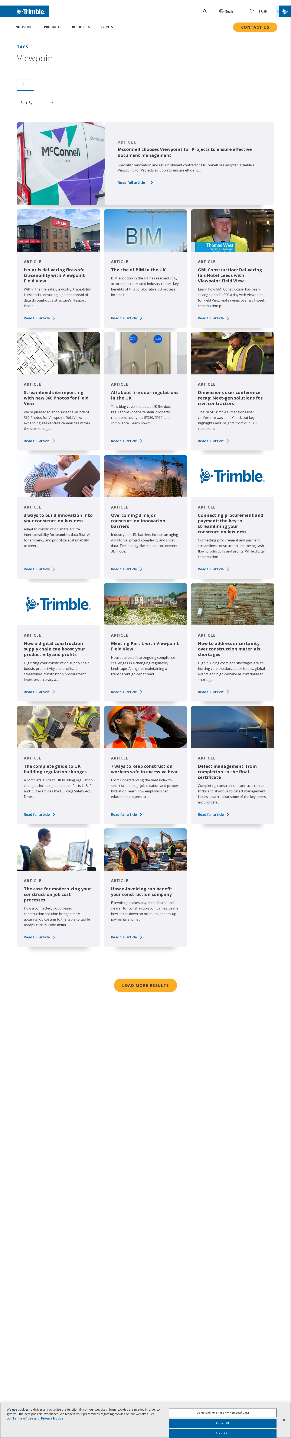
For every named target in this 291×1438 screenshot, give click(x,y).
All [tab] (25, 84)
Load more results (145, 985)
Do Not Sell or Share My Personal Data (222, 1412)
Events (107, 27)
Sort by (26, 102)
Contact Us (255, 27)
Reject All (222, 1423)
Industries (23, 27)
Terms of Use (22, 1418)
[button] (225, 11)
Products (52, 27)
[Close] (284, 1420)
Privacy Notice (52, 1418)
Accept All (222, 1433)
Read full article (131, 182)
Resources (81, 27)
